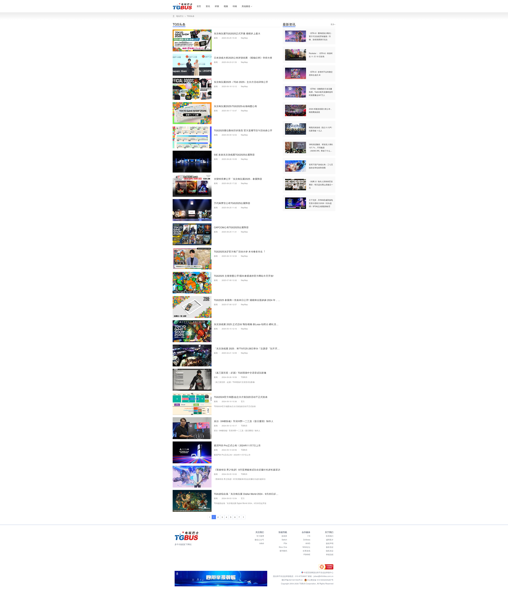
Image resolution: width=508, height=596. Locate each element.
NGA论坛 (306, 547)
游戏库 (284, 536)
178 (308, 536)
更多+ (333, 24)
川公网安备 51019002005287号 (320, 580)
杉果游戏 (306, 550)
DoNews (306, 539)
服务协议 (329, 547)
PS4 (285, 543)
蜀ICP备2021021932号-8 (292, 580)
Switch (284, 539)
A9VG (307, 543)
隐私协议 (329, 550)
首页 (199, 6)
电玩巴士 (180, 16)
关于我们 (329, 532)
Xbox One (283, 547)
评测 (217, 6)
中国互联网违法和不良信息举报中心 (318, 572)
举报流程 (329, 554)
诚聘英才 (329, 539)
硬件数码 (283, 550)
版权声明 (329, 543)
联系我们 (329, 536)
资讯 (208, 6)
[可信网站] (325, 568)
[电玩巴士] (187, 535)
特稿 (235, 6)
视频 (226, 6)
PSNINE (306, 554)
